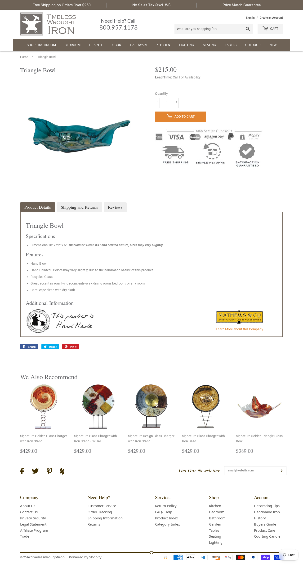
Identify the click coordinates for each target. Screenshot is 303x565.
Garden (215, 524)
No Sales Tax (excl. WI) (151, 5)
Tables (230, 45)
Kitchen (163, 45)
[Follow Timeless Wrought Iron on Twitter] (35, 471)
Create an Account (271, 17)
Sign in (250, 17)
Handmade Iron (267, 511)
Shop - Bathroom (41, 45)
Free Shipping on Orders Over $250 (62, 5)
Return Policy (166, 505)
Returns (94, 524)
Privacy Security (33, 518)
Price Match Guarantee (242, 5)
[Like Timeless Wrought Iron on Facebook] (22, 471)
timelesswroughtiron (48, 557)
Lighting (186, 45)
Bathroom (217, 518)
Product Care (264, 530)
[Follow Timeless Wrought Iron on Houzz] (62, 472)
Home (24, 57)
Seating (209, 45)
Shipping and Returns (79, 207)
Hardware (139, 45)
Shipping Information (105, 518)
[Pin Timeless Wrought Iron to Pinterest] (49, 472)
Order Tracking (100, 511)
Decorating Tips (267, 505)
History (260, 518)
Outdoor (253, 45)
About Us (27, 505)
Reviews (115, 207)
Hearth (95, 45)
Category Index (167, 524)
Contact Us (29, 511)
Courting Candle (267, 536)
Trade (24, 536)
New (272, 45)
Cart (273, 28)
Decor (116, 45)
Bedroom (72, 45)
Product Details (37, 207)
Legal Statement (33, 524)
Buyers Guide (265, 524)
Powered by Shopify (85, 557)
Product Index (166, 518)
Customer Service (102, 505)
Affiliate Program (34, 530)
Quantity (161, 93)
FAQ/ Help (163, 511)
